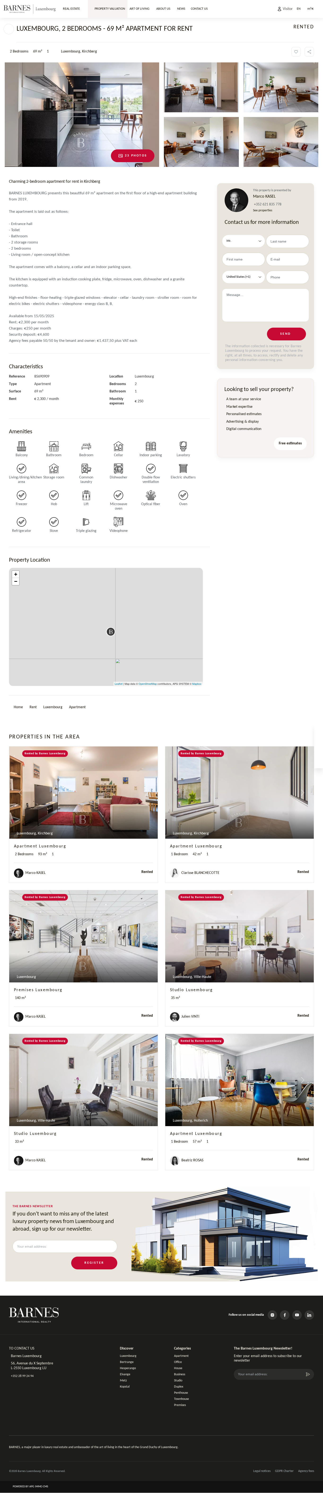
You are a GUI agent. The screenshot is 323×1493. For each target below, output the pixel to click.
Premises (180, 1405)
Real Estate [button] (71, 9)
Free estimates (290, 443)
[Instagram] (272, 1315)
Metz (123, 1380)
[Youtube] (297, 1315)
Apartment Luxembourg (40, 846)
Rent (33, 707)
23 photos (136, 155)
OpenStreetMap (148, 684)
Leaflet (118, 684)
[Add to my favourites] (296, 51)
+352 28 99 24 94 (22, 1376)
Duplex (178, 1387)
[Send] (308, 1374)
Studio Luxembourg (191, 990)
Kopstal (125, 1387)
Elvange (125, 1374)
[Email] (318, 763)
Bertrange (127, 1362)
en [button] (299, 9)
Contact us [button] (199, 9)
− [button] (15, 581)
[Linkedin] (309, 1315)
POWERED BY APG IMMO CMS (30, 1486)
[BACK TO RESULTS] (9, 29)
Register (94, 1263)
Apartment (77, 707)
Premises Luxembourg (38, 990)
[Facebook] (284, 1315)
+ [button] (15, 574)
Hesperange (128, 1368)
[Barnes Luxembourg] (30, 9)
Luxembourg (52, 707)
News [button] (181, 9)
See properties (262, 210)
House (178, 1368)
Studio (178, 1380)
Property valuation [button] (109, 9)
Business (179, 1374)
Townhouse (181, 1399)
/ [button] (310, 9)
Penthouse (181, 1393)
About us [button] (163, 9)
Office (178, 1362)
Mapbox (196, 684)
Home (18, 707)
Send (285, 334)
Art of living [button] (139, 9)
